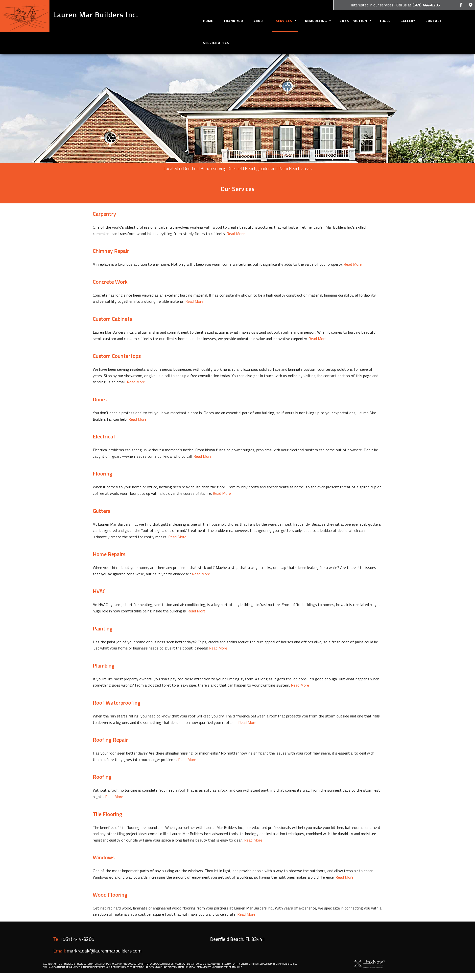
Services (284, 20)
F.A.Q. (385, 20)
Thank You (233, 20)
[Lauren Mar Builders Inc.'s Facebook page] (461, 5)
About (259, 20)
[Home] (24, 16)
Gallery (408, 20)
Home (208, 20)
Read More (236, 234)
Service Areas (216, 42)
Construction (353, 20)
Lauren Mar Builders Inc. (95, 14)
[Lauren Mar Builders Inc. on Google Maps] (470, 5)
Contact (434, 20)
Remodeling (316, 20)
